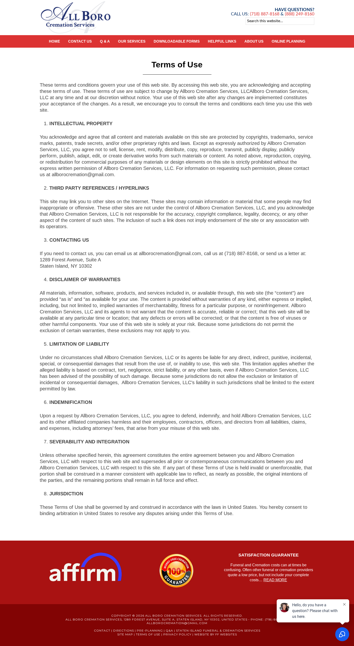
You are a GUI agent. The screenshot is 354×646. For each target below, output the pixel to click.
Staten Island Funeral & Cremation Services (218, 630)
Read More (275, 580)
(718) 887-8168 (264, 14)
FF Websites (226, 634)
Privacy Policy (177, 634)
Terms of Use (148, 634)
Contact (102, 630)
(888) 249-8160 (299, 14)
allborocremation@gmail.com (177, 623)
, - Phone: (165, 619)
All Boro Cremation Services (173, 615)
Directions (123, 630)
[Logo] (76, 33)
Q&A (169, 630)
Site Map (125, 634)
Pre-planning (150, 630)
